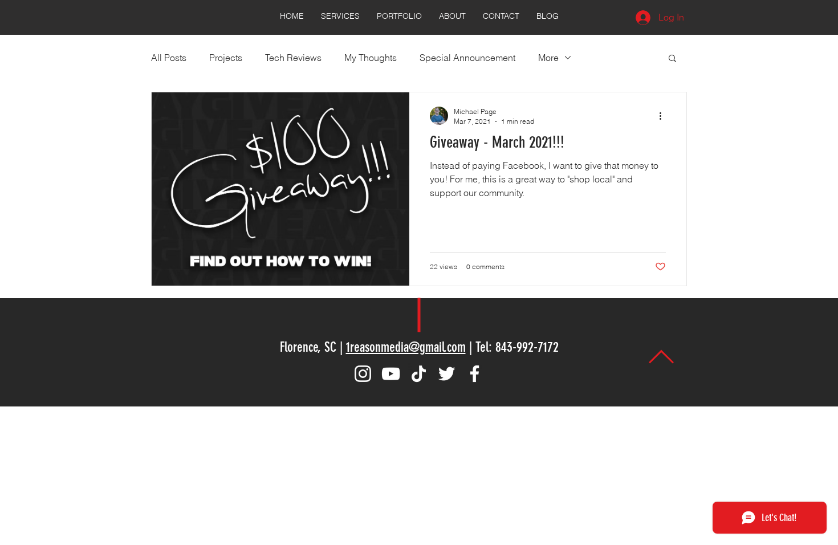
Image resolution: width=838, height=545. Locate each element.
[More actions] (664, 116)
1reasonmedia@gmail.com (406, 347)
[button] (672, 59)
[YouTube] (391, 374)
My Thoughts (370, 57)
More (548, 57)
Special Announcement (467, 57)
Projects (225, 57)
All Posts (168, 57)
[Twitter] (447, 374)
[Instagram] (363, 374)
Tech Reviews (293, 57)
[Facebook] (474, 374)
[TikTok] (419, 374)
